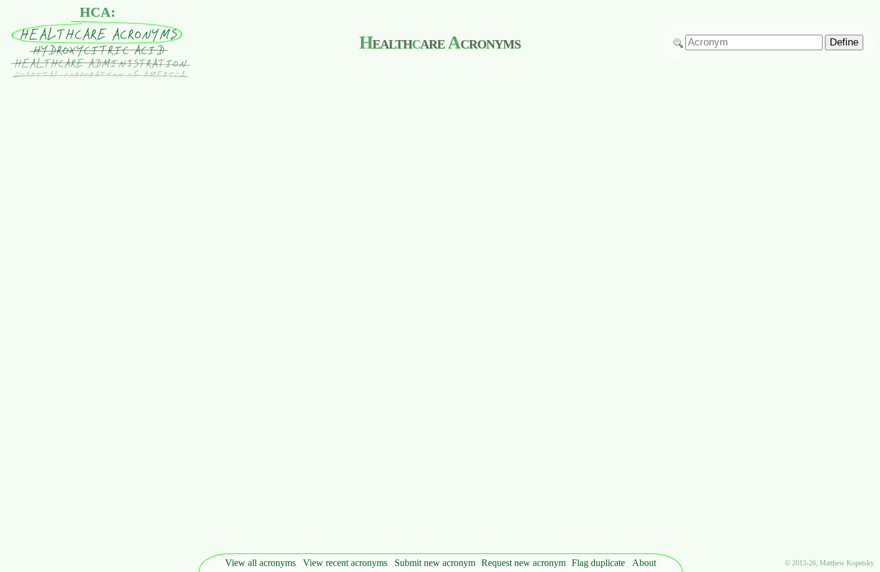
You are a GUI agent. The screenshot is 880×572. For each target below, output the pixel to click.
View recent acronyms (345, 563)
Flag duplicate (598, 563)
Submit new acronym (435, 563)
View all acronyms (260, 563)
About (644, 563)
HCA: (98, 12)
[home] (97, 77)
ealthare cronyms (440, 42)
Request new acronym (523, 563)
